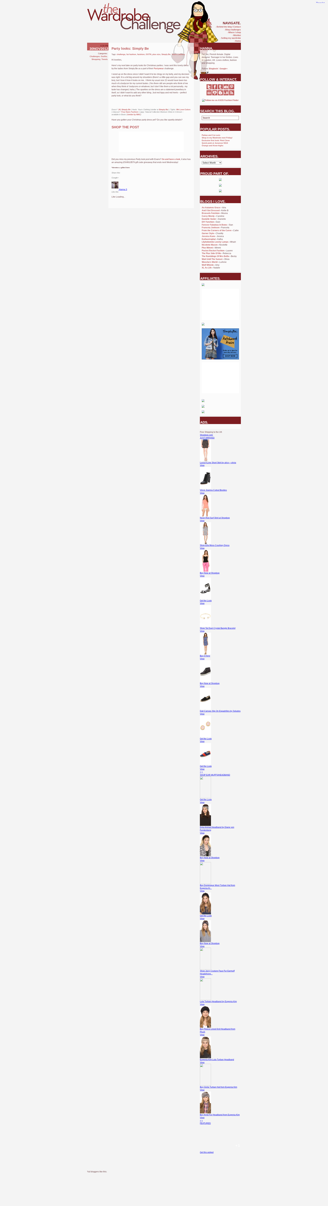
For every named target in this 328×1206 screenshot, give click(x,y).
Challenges (95, 56)
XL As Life (207, 268)
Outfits (104, 56)
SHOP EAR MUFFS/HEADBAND (215, 775)
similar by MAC (134, 114)
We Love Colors (183, 109)
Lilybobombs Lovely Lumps (215, 242)
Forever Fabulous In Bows (214, 225)
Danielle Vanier (209, 219)
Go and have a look (171, 159)
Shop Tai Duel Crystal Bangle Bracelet (217, 628)
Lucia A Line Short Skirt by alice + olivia (218, 462)
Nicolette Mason (209, 245)
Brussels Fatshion (211, 213)
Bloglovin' (213, 68)
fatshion (141, 54)
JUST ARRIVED (207, 438)
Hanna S (123, 189)
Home (237, 41)
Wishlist (236, 35)
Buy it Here (205, 656)
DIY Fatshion (208, 222)
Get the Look (206, 600)
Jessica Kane (208, 236)
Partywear (159, 68)
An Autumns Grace (211, 207)
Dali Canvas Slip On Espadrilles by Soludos (220, 711)
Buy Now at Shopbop (210, 573)
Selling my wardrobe (230, 38)
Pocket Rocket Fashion (213, 250)
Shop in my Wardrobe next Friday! (217, 138)
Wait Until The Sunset (212, 259)
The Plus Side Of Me (211, 253)
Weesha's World (209, 262)
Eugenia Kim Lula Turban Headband (217, 1059)
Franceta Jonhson (210, 227)
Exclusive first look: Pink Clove (216, 140)
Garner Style (208, 233)
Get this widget (207, 1152)
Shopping (96, 59)
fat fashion (131, 54)
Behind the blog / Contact (228, 27)
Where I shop (234, 32)
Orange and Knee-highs (212, 146)
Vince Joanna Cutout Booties (213, 490)
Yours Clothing (178, 54)
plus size (156, 54)
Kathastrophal (209, 239)
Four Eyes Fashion (129, 112)
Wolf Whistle (208, 265)
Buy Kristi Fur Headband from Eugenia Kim (220, 1115)
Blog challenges (232, 30)
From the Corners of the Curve (216, 230)
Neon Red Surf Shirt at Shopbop (215, 518)
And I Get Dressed (211, 210)
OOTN (148, 54)
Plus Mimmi (207, 248)
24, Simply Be (124, 109)
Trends (104, 59)
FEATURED (205, 1123)
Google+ (224, 68)
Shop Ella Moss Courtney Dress (214, 545)
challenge (121, 54)
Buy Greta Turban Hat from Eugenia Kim (218, 1087)
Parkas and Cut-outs (211, 135)
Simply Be (165, 54)
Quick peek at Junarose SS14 (215, 143)
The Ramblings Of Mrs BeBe (215, 256)
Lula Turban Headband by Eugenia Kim (218, 1001)
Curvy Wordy (208, 216)
